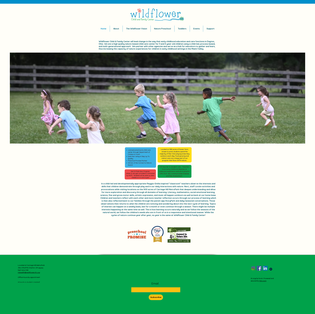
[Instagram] (253, 268)
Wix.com (262, 281)
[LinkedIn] (265, 268)
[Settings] (270, 269)
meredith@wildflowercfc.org (29, 272)
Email (155, 283)
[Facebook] (259, 268)
